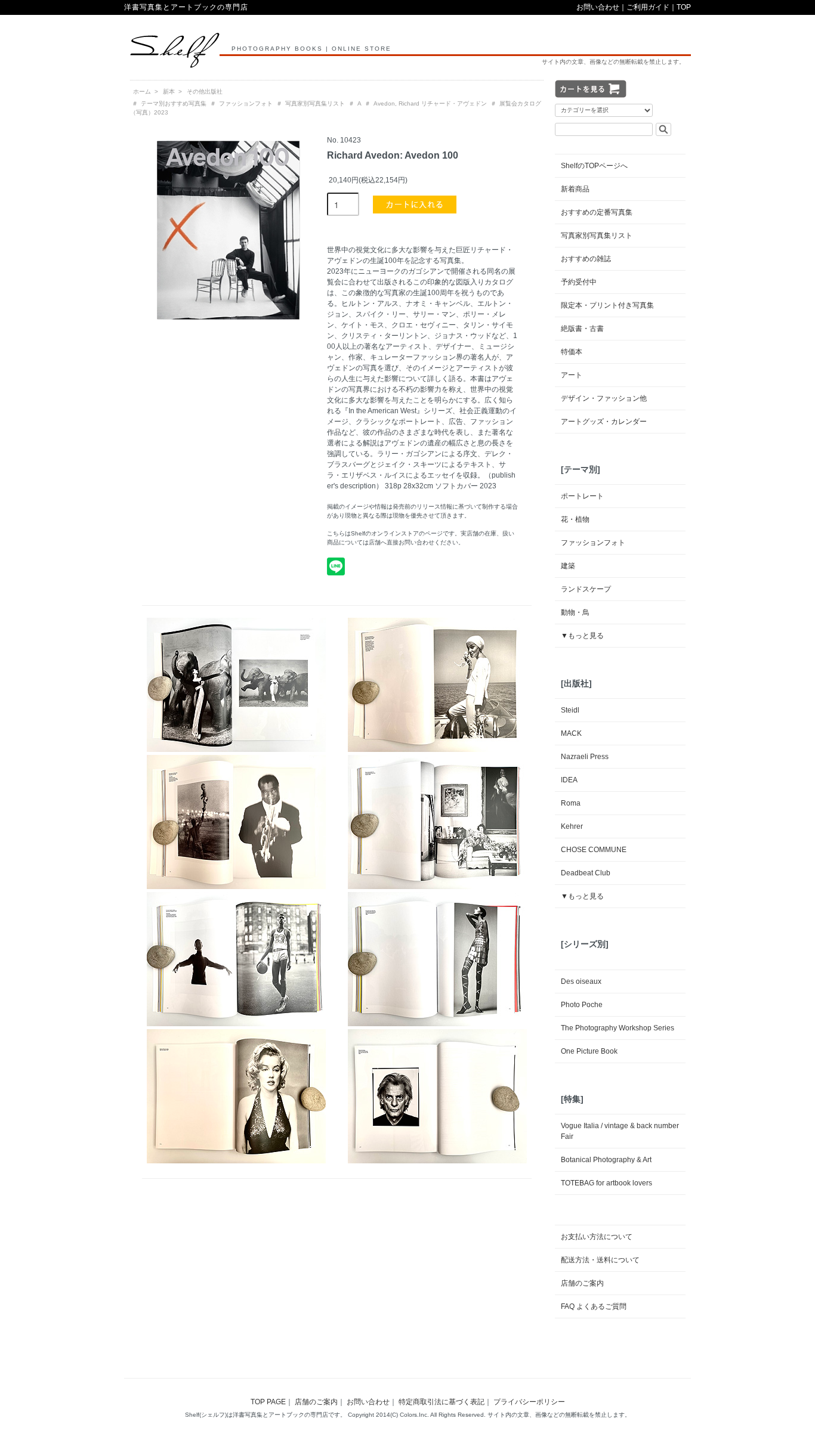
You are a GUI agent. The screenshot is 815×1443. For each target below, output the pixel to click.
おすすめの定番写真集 (596, 212)
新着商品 (575, 189)
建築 (568, 566)
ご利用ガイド (647, 7)
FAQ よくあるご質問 (593, 1306)
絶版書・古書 (582, 328)
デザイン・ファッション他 (604, 398)
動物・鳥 (575, 612)
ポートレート (582, 496)
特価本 (571, 352)
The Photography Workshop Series (617, 1028)
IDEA (569, 780)
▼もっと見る (582, 635)
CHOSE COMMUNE (593, 850)
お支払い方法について (596, 1237)
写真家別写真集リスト (315, 103)
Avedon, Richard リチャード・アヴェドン (430, 103)
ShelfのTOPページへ (594, 166)
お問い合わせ (597, 7)
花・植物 (575, 519)
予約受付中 (579, 282)
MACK (571, 733)
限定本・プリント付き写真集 (607, 305)
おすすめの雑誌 (586, 259)
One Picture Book (589, 1051)
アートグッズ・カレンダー (604, 421)
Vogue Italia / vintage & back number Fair (620, 1131)
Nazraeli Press (585, 757)
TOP (684, 7)
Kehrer (572, 826)
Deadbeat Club (585, 873)
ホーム (142, 91)
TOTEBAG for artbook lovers (606, 1183)
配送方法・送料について (600, 1260)
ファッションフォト (246, 103)
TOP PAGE (268, 1402)
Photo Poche (582, 1005)
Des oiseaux (581, 981)
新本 (169, 91)
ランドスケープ (586, 589)
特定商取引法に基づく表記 (441, 1402)
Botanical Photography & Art (606, 1160)
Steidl (570, 710)
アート (571, 375)
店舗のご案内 (582, 1283)
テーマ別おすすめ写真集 (173, 103)
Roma (571, 803)
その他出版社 (205, 91)
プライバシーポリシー (529, 1402)
